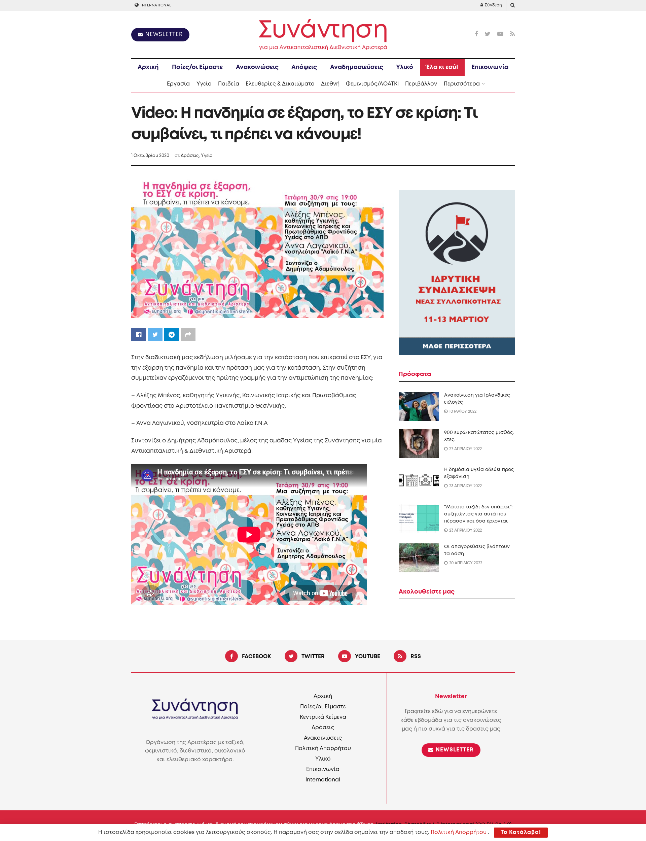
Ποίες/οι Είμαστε (197, 67)
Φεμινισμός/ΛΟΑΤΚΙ (372, 84)
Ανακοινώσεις (257, 67)
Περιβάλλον (421, 84)
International (156, 5)
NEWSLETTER (163, 34)
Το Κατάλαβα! (521, 832)
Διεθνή (330, 84)
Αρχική (148, 67)
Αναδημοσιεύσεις (356, 67)
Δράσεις (190, 156)
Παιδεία (228, 84)
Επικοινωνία (489, 67)
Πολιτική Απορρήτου (323, 748)
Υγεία (204, 84)
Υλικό (404, 67)
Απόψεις (304, 67)
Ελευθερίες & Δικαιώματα (280, 84)
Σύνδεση (493, 5)
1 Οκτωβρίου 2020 (150, 156)
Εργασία (178, 84)
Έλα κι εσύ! (442, 67)
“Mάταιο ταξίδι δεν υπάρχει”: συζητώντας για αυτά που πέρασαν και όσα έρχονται (478, 514)
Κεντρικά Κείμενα (323, 717)
